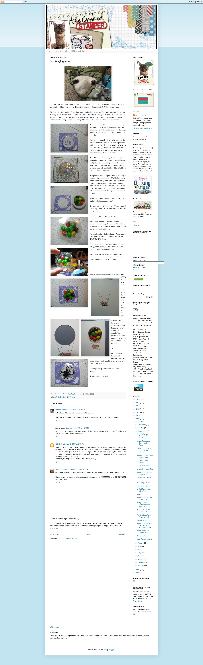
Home (50, 51)
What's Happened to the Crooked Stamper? (144, 450)
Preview (136, 267)
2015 (138, 399)
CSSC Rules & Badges (78, 51)
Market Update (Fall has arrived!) (144, 473)
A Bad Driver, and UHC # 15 (143, 490)
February (141, 562)
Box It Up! (141, 536)
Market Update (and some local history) (145, 498)
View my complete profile (142, 128)
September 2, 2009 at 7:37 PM (77, 428)
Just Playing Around (144, 539)
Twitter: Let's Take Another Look (144, 516)
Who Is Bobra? (61, 51)
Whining (72, 397)
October (141, 428)
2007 (138, 573)
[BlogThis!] (86, 394)
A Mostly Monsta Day (145, 469)
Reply (57, 421)
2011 (138, 412)
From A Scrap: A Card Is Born (143, 532)
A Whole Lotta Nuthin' (142, 462)
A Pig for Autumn (143, 466)
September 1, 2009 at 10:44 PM (74, 410)
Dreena (58, 410)
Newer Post (54, 534)
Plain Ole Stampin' (62, 397)
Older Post (122, 534)
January (141, 565)
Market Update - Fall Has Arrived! (145, 456)
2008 (138, 570)
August (140, 543)
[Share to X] (88, 394)
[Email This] (84, 394)
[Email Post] (80, 394)
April (140, 556)
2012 (138, 409)
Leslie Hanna (141, 115)
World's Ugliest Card (144, 520)
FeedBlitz (136, 270)
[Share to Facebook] (91, 394)
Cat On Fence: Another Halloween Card (145, 436)
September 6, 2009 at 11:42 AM (80, 469)
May (139, 553)
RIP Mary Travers (143, 483)
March (140, 559)
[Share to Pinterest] (93, 394)
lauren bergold (61, 469)
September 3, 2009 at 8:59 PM (72, 444)
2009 (138, 419)
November (142, 425)
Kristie (58, 444)
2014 (138, 403)
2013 (138, 406)
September (142, 431)
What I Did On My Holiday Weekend (144, 511)
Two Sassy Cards (143, 486)
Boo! (139, 494)
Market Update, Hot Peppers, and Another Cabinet (144, 525)
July (139, 546)
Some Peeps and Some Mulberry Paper (143, 443)
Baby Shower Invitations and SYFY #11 (143, 505)
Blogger (111, 650)
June (140, 549)
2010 (138, 415)
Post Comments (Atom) (68, 538)
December (142, 421)
